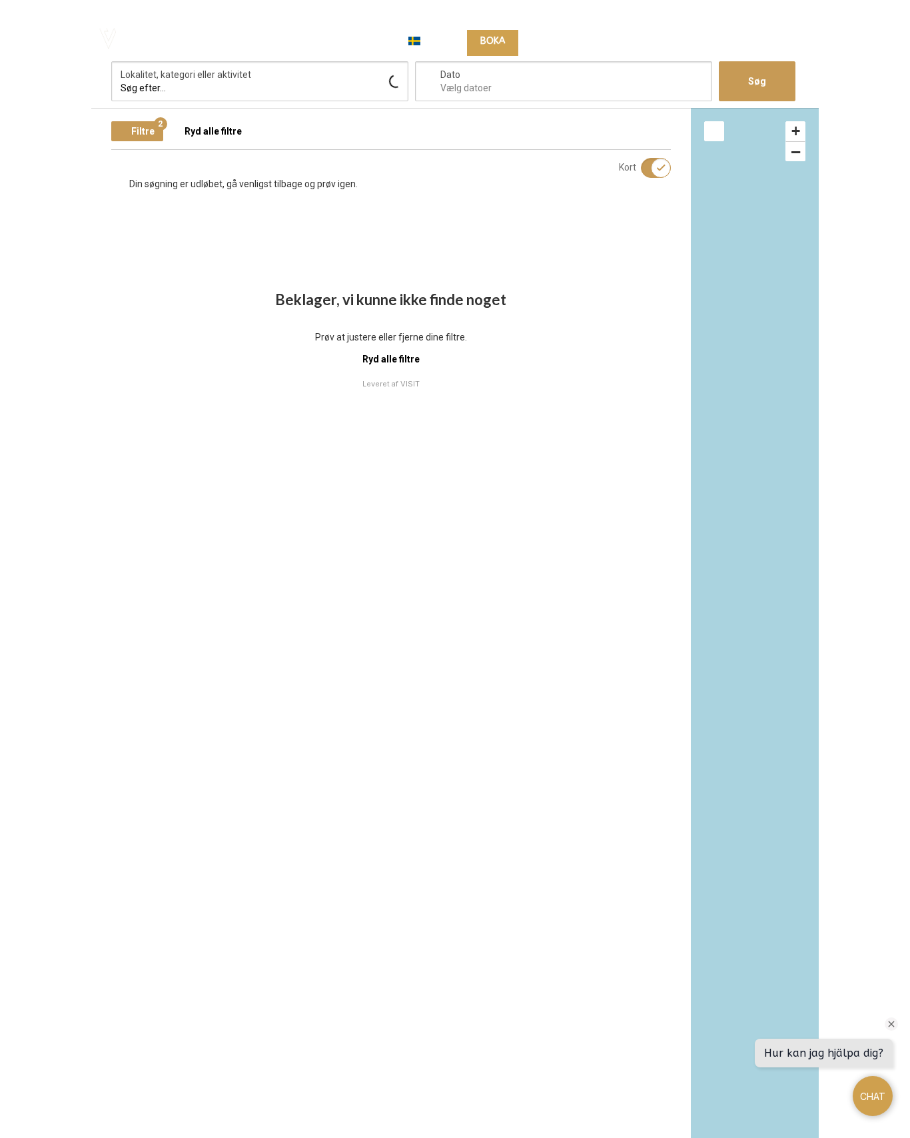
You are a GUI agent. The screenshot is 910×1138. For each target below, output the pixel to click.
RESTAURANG (638, 42)
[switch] (647, 168)
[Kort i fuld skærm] (714, 131)
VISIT (410, 383)
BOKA (492, 41)
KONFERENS (708, 42)
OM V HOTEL (778, 42)
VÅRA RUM (558, 42)
